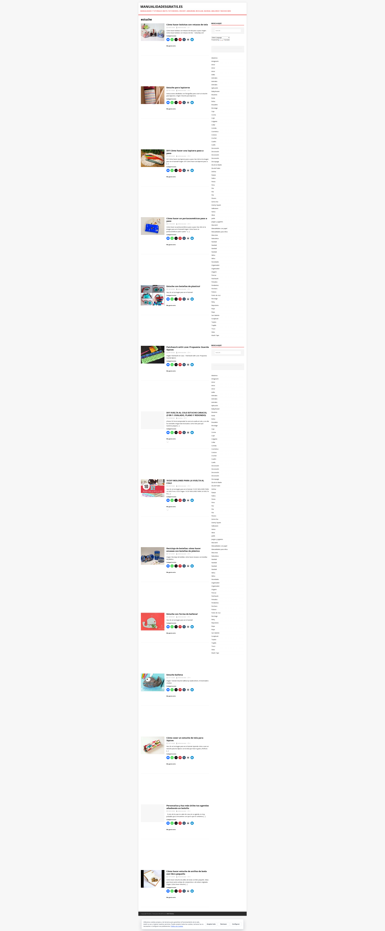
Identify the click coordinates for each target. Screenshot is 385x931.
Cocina (213, 115)
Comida (213, 128)
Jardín (213, 218)
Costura (214, 135)
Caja (212, 111)
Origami (214, 272)
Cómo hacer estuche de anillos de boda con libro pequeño (186, 872)
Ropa (213, 309)
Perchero (214, 289)
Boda (213, 98)
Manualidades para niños (219, 232)
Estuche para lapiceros (178, 87)
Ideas (213, 215)
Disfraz (213, 172)
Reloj (213, 302)
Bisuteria (214, 95)
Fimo (213, 185)
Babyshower (215, 91)
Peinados (214, 282)
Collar (213, 125)
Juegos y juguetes (217, 222)
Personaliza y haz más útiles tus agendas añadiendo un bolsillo (187, 807)
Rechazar (223, 924)
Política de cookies (177, 926)
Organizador (215, 265)
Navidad (214, 242)
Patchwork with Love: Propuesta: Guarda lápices (187, 348)
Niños (213, 255)
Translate (227, 40)
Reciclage (214, 299)
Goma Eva (214, 202)
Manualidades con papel (219, 228)
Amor (213, 65)
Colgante (214, 121)
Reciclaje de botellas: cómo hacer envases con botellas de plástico (183, 549)
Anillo (213, 75)
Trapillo (213, 325)
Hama (213, 212)
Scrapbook (214, 319)
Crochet (214, 138)
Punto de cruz (215, 295)
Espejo (213, 175)
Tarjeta (213, 322)
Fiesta (213, 182)
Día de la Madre (216, 165)
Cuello (213, 145)
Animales (214, 78)
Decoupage (215, 161)
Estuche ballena (174, 674)
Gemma (180, 418)
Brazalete (214, 105)
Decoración (215, 148)
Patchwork (214, 279)
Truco (213, 329)
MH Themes (170, 914)
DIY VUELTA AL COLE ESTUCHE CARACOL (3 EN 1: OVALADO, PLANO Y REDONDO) (186, 414)
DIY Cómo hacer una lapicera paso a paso (185, 152)
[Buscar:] (228, 30)
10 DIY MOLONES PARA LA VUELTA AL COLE (185, 481)
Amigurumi (214, 61)
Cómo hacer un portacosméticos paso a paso (186, 219)
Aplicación (214, 88)
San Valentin (215, 315)
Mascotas (214, 235)
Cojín (213, 118)
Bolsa (213, 101)
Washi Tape (215, 335)
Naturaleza (215, 238)
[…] (167, 164)
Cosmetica (214, 131)
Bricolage (214, 108)
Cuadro (213, 141)
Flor (212, 188)
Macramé (214, 225)
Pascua (213, 275)
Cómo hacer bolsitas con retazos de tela (187, 24)
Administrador (182, 27)
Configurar (236, 924)
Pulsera (213, 292)
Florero (213, 198)
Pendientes (215, 285)
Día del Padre (215, 168)
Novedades (215, 262)
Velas (213, 332)
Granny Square (216, 205)
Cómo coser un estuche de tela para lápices (184, 739)
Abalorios (214, 58)
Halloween (214, 208)
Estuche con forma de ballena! (182, 614)
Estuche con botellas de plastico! (183, 286)
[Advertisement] (175, 71)
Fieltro (213, 178)
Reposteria (214, 305)
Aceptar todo (211, 924)
